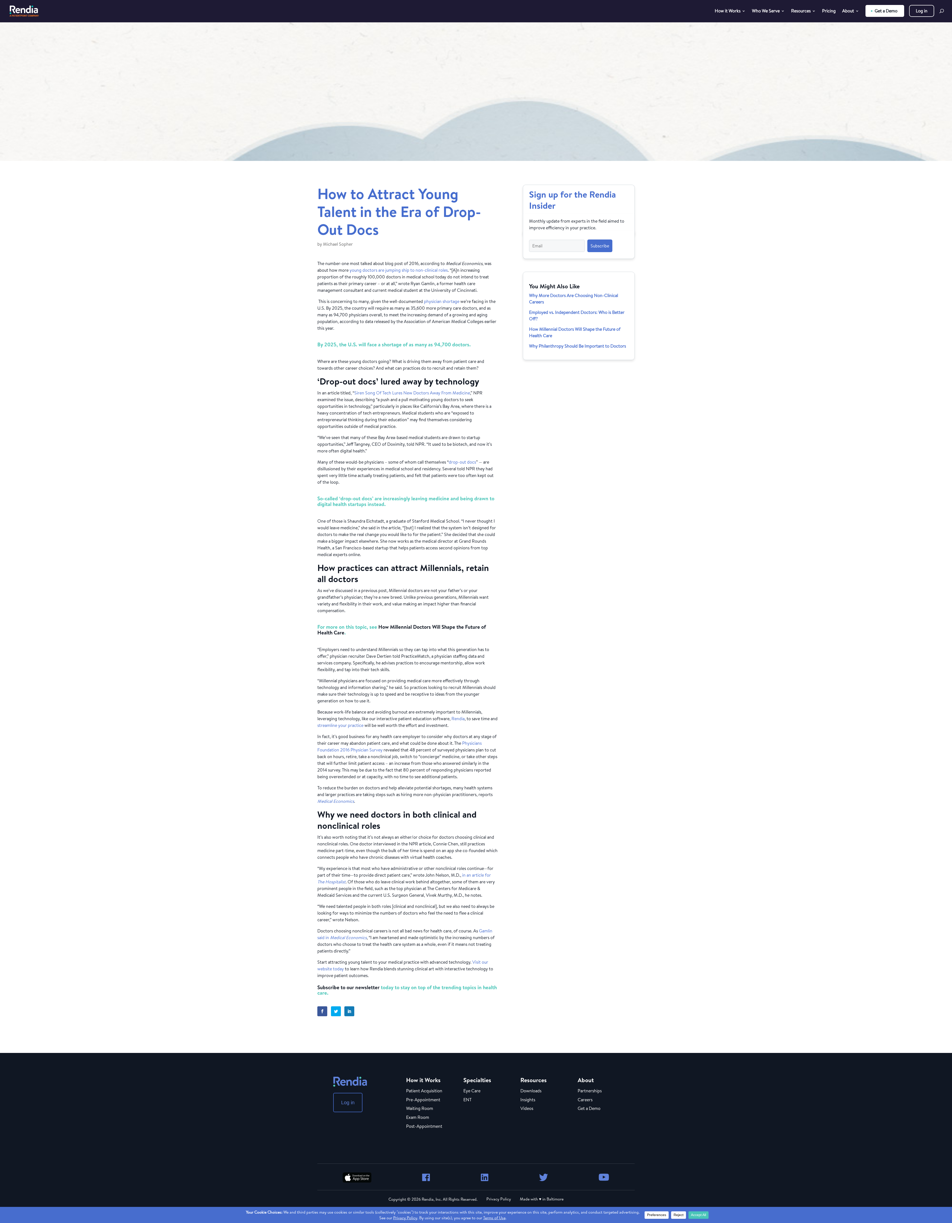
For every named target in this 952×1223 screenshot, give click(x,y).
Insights (527, 1100)
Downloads (530, 1091)
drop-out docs (462, 462)
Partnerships (590, 1091)
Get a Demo (886, 11)
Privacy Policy (498, 1199)
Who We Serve (766, 11)
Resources (801, 11)
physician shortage (441, 301)
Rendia (458, 719)
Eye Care (471, 1091)
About (848, 11)
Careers (585, 1100)
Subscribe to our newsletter (348, 987)
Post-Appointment (424, 1126)
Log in (921, 11)
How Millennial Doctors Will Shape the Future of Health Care (401, 629)
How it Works (728, 11)
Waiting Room (419, 1108)
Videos (526, 1108)
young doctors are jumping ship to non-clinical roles (399, 270)
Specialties (477, 1080)
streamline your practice (340, 725)
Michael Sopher (338, 244)
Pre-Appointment (423, 1100)
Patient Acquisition (424, 1091)
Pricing (829, 11)
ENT (467, 1100)
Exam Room (417, 1117)
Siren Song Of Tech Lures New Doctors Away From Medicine (412, 393)
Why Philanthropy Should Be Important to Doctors (577, 346)
